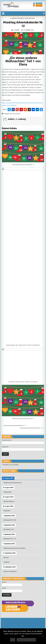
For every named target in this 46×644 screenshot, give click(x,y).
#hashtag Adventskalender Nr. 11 (23, 164)
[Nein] (43, 636)
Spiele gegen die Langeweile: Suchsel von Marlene (23, 345)
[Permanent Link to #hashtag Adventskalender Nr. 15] (23, 400)
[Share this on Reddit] (25, 109)
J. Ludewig (16, 30)
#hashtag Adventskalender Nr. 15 (23, 418)
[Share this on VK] (29, 109)
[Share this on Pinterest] (21, 109)
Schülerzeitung (29, 18)
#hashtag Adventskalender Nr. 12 (23, 24)
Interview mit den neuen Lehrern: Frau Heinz (23, 382)
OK (13, 639)
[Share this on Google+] (17, 109)
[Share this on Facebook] (13, 109)
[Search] (44, 13)
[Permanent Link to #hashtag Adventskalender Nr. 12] (23, 43)
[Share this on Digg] (33, 109)
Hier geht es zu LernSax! (10, 464)
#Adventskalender (18, 18)
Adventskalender (14, 114)
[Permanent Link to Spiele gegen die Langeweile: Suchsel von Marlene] (23, 255)
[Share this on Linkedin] (37, 109)
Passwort (5, 447)
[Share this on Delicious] (41, 109)
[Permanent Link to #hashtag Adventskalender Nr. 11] (23, 146)
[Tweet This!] (9, 109)
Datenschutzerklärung (26, 639)
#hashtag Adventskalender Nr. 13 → (32, 428)
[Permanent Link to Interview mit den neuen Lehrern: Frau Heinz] (23, 363)
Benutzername (7, 440)
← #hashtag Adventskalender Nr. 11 (14, 425)
